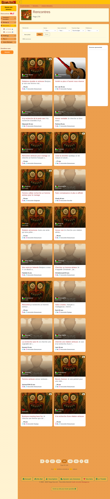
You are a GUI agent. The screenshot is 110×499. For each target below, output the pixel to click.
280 (70, 461)
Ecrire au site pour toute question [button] (64, 489)
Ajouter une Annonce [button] (71, 479)
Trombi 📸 (6, 35)
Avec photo (27, 34)
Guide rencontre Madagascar (80, 482)
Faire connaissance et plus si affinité (69, 193)
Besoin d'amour (61, 379)
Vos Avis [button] (89, 479)
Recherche (25, 28)
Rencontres (35, 6)
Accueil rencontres (25, 6)
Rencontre (26, 305)
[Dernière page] (86, 461)
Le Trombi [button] (101, 479)
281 (76, 461)
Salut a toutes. (61, 305)
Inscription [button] (52, 479)
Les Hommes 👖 (9, 32)
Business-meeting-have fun (32, 416)
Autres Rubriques (7, 42)
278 (58, 461)
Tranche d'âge (75, 28)
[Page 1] (42, 461)
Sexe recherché (62, 28)
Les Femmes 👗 (9, 29)
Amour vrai (59, 230)
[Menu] (20, 2)
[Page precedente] (47, 461)
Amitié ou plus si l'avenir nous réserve (69, 81)
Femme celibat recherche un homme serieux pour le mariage (36, 194)
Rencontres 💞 (7, 25)
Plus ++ (5, 39)
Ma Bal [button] (40, 479)
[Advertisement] (53, 51)
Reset (46, 34)
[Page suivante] (81, 461)
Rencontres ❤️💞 (7, 14)
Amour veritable (61, 118)
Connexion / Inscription (6, 18)
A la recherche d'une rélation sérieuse (69, 416)
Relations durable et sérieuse (33, 81)
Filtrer (39, 34)
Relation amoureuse (30, 230)
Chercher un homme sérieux (66, 267)
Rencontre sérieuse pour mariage (35, 156)
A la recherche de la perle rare (34, 118)
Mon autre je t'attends (30, 267)
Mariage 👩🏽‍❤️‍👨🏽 (6, 22)
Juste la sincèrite (61, 156)
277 (52, 461)
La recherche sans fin (30, 342)
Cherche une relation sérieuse (67, 342)
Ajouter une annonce (8, 8)
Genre (45, 28)
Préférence (89, 28)
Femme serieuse (28, 379)
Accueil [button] (28, 479)
